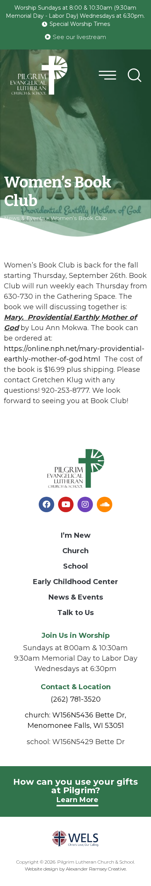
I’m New (76, 535)
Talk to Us (75, 612)
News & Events (75, 597)
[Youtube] (66, 504)
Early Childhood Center (75, 582)
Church (75, 551)
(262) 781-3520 (76, 699)
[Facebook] (46, 504)
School (75, 566)
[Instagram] (85, 504)
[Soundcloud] (104, 504)
